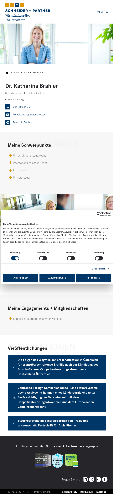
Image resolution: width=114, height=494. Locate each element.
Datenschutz (69, 492)
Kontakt (101, 492)
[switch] (43, 258)
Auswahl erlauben (57, 278)
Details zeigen (99, 269)
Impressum (86, 492)
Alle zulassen (93, 278)
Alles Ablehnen (20, 278)
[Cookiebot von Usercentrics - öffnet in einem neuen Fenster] (98, 214)
